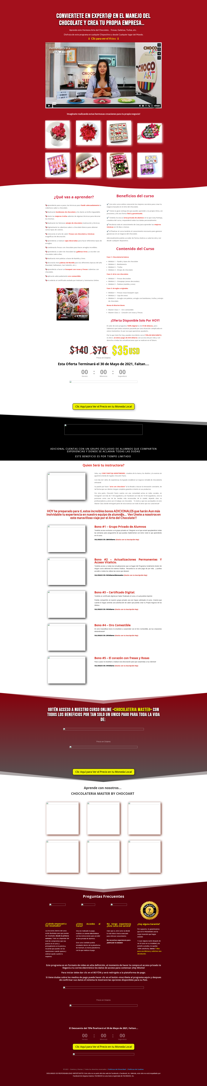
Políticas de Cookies (136, 1069)
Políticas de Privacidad (117, 1069)
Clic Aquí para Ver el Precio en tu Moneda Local (103, 406)
